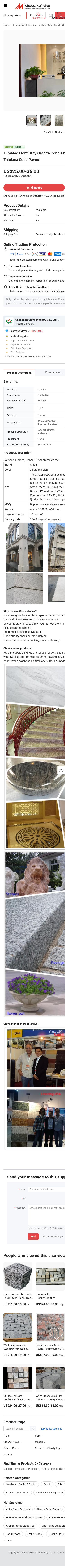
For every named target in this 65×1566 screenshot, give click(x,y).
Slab (37, 1435)
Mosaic (39, 1442)
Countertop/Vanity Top (47, 1448)
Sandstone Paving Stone (49, 1492)
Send (33, 1236)
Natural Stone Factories (50, 1509)
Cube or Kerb (10, 1448)
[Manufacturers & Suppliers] (32, 6)
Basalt (47, 1484)
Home (6, 25)
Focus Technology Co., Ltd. (44, 1552)
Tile (5, 1435)
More (6, 1540)
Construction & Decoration (25, 25)
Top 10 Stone (13, 1534)
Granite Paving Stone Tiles (20, 1525)
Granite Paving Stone (17, 1492)
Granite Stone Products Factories (24, 1517)
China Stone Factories (18, 1509)
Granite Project (11, 1442)
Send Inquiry (34, 187)
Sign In (8, 356)
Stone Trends (35, 1534)
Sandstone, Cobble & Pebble (21, 1484)
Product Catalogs (52, 1428)
